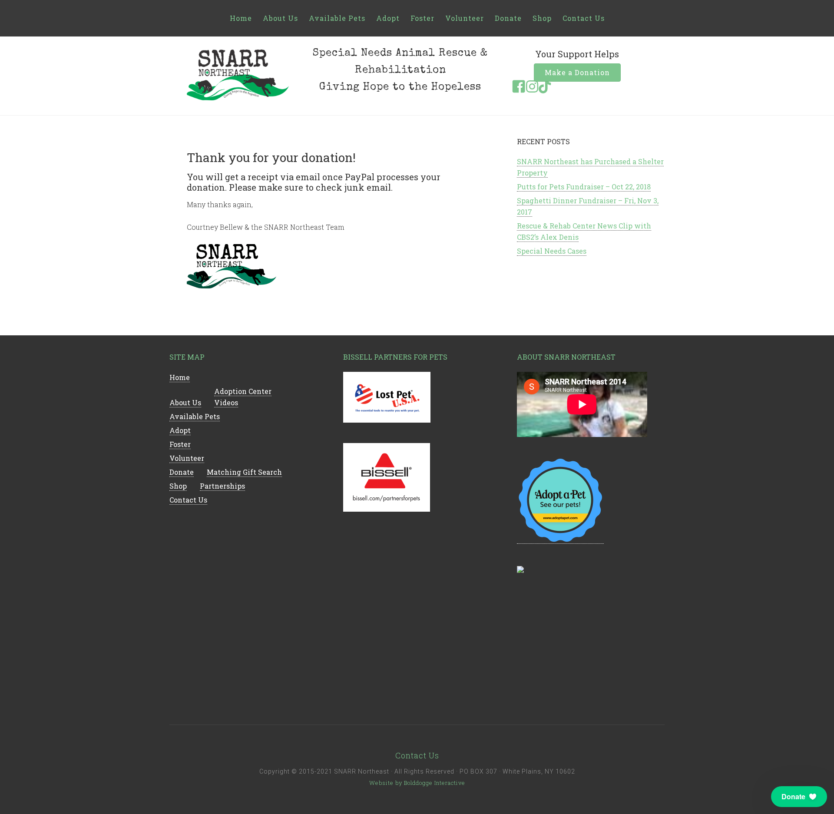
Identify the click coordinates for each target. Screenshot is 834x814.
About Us (280, 18)
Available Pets (337, 18)
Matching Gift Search (244, 471)
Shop (542, 18)
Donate (508, 18)
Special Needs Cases (551, 250)
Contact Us (584, 18)
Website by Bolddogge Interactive (417, 782)
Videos (226, 402)
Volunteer (464, 18)
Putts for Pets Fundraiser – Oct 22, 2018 (584, 186)
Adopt (388, 18)
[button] (799, 796)
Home (241, 18)
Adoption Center (242, 391)
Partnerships (222, 485)
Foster (422, 18)
